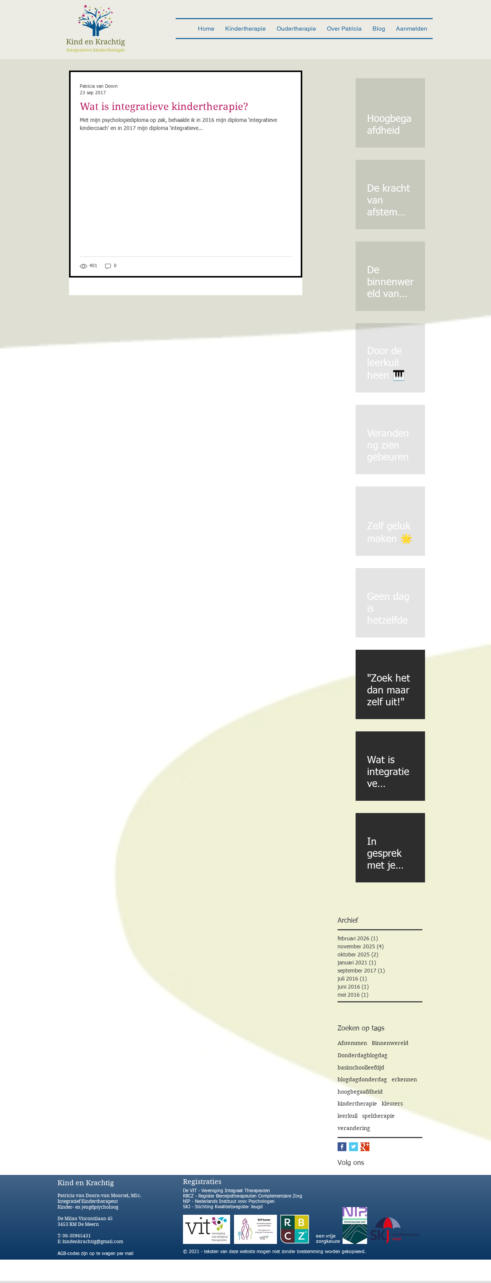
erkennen (404, 1079)
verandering (354, 1128)
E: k (61, 1241)
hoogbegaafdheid (360, 1091)
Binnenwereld (390, 1043)
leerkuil (348, 1115)
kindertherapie (357, 1103)
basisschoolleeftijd (361, 1067)
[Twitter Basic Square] (353, 1146)
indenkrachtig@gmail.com (94, 1241)
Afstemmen (352, 1043)
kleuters (392, 1103)
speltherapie (378, 1115)
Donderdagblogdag (362, 1055)
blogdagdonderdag (362, 1079)
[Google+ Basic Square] (365, 1146)
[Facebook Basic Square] (342, 1146)
